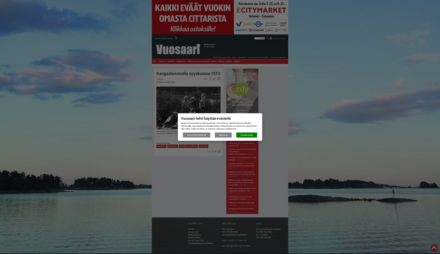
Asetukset (223, 135)
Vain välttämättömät (196, 135)
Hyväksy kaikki (246, 135)
